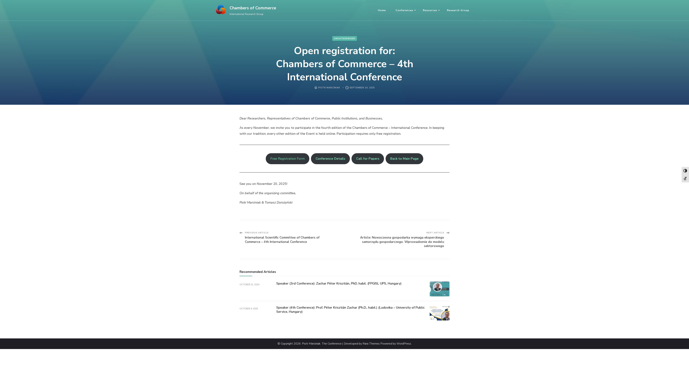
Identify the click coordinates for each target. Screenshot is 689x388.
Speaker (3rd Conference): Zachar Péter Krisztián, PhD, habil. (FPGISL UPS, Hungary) (339, 283)
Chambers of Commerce (253, 8)
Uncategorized (344, 38)
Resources (430, 10)
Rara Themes (371, 343)
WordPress (404, 343)
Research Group (458, 10)
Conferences (404, 10)
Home (382, 10)
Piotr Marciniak (329, 87)
